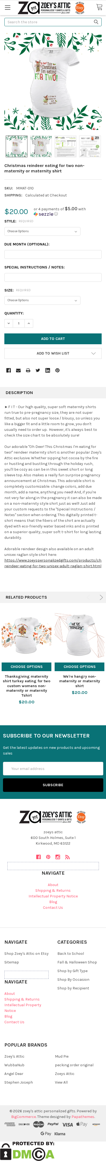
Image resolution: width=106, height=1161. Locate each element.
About (53, 885)
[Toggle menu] (7, 7)
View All (61, 1082)
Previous (89, 597)
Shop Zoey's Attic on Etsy (26, 953)
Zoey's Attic (14, 1056)
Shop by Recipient (73, 988)
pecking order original (74, 1065)
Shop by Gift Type (72, 971)
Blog (53, 902)
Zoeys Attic (64, 1073)
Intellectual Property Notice (53, 896)
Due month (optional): (26, 244)
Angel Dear (13, 1073)
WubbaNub (14, 1065)
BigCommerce (23, 1116)
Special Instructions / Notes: (34, 267)
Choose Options (27, 666)
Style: (19, 221)
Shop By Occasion (73, 979)
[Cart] (101, 7)
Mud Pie (61, 1056)
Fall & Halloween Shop (77, 962)
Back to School (70, 953)
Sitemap (11, 962)
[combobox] (53, 22)
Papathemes (82, 1116)
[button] (68, 211)
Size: (17, 290)
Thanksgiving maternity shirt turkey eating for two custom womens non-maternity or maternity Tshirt (26, 686)
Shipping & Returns (53, 890)
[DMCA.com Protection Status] (27, 1151)
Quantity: (14, 313)
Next (100, 597)
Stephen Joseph (18, 1082)
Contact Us (53, 907)
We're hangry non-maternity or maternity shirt (79, 681)
